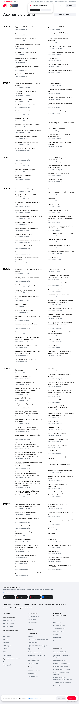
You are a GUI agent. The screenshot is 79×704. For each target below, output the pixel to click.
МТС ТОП (5, 640)
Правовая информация (60, 660)
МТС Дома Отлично (9, 620)
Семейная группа (58, 631)
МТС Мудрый (7, 646)
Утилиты (55, 635)
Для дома (31, 667)
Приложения (57, 638)
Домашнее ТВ (32, 673)
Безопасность (57, 622)
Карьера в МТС (7, 608)
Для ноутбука (32, 620)
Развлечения (57, 619)
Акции (41, 605)
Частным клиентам (8, 1)
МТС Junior (6, 643)
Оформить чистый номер (35, 649)
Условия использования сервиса (62, 682)
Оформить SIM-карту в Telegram (37, 646)
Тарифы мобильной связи (10, 630)
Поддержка (16, 605)
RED (4, 633)
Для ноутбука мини (33, 617)
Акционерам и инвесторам (23, 608)
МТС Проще (6, 649)
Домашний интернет (34, 670)
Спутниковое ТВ (32, 676)
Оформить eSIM (32, 643)
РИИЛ (4, 652)
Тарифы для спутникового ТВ (11, 659)
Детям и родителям (59, 625)
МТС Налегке (7, 655)
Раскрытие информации (60, 666)
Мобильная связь (33, 633)
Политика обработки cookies (61, 669)
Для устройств (32, 613)
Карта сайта (56, 686)
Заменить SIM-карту (34, 660)
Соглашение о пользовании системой (61, 673)
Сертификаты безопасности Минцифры (61, 656)
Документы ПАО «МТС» (60, 652)
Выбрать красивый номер (35, 652)
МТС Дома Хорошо (8, 623)
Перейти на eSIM (33, 663)
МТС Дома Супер (8, 626)
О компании (7, 605)
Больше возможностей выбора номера (37, 656)
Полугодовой (7, 665)
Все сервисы (57, 641)
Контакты (26, 605)
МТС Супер (6, 636)
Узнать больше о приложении (10, 593)
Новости (33, 605)
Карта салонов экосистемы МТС (55, 605)
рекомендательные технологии (33, 698)
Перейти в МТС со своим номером (38, 640)
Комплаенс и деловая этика (61, 663)
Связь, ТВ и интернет (9, 617)
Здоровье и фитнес (59, 628)
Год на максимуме (8, 662)
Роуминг (30, 636)
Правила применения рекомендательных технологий (62, 678)
